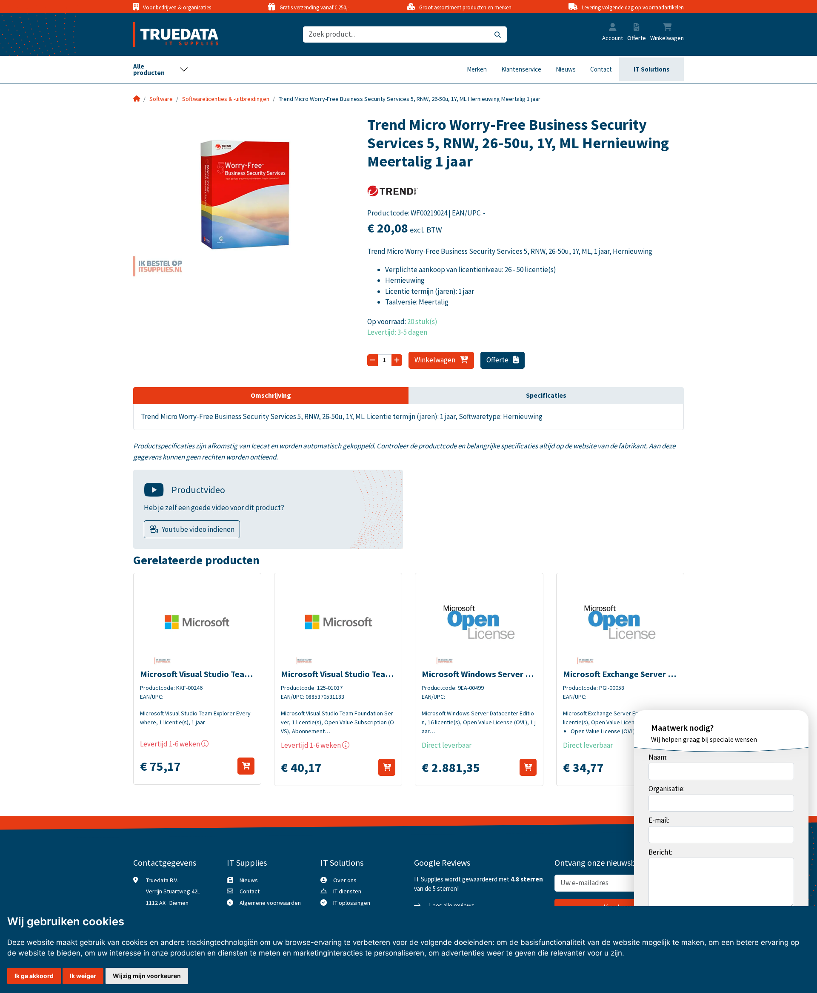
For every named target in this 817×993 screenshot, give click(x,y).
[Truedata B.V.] (170, 34)
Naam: (658, 757)
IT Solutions (651, 69)
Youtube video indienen (198, 529)
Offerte (498, 359)
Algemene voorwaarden (270, 903)
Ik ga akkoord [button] (34, 975)
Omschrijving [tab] (271, 395)
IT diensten (347, 891)
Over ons (345, 880)
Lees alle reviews (451, 905)
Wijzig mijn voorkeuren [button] (147, 975)
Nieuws (566, 69)
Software (161, 99)
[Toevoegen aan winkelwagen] (245, 766)
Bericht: (660, 852)
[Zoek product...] (497, 34)
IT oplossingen (351, 903)
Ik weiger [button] (83, 975)
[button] (612, 28)
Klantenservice (521, 69)
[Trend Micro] (392, 193)
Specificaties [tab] (546, 395)
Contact (601, 69)
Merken (477, 69)
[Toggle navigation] (161, 69)
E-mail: (658, 820)
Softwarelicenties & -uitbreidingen (225, 99)
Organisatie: (666, 788)
